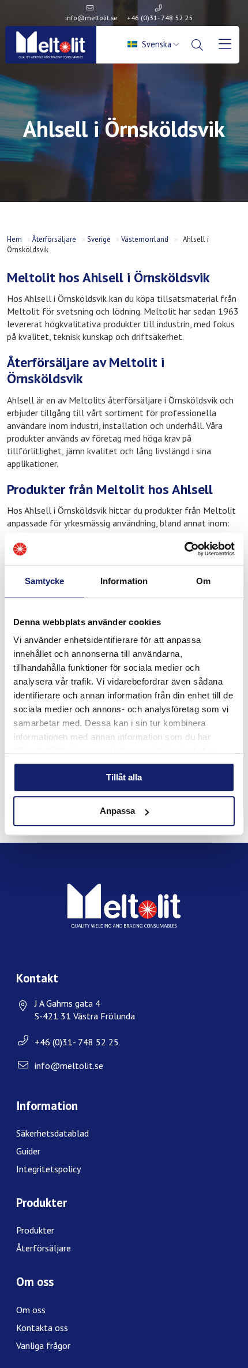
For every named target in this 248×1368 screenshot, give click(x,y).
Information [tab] (124, 581)
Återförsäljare (54, 239)
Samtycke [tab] (45, 581)
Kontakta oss (42, 1327)
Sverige (99, 239)
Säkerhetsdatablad (52, 1133)
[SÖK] (199, 45)
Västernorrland (144, 239)
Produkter (35, 1230)
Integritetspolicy (48, 1169)
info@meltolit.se (91, 17)
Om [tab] (203, 581)
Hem (14, 239)
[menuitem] (154, 44)
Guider (28, 1151)
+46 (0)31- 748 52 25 (160, 17)
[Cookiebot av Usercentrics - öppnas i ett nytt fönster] (184, 548)
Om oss (31, 1309)
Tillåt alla (124, 777)
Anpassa (117, 811)
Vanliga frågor (43, 1345)
